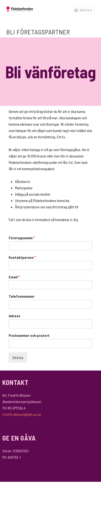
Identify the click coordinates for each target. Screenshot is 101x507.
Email (14, 277)
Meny (86, 10)
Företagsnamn (22, 237)
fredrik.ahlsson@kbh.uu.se (21, 414)
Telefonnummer (22, 296)
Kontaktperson (22, 257)
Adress (14, 315)
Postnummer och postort (29, 335)
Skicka (17, 357)
